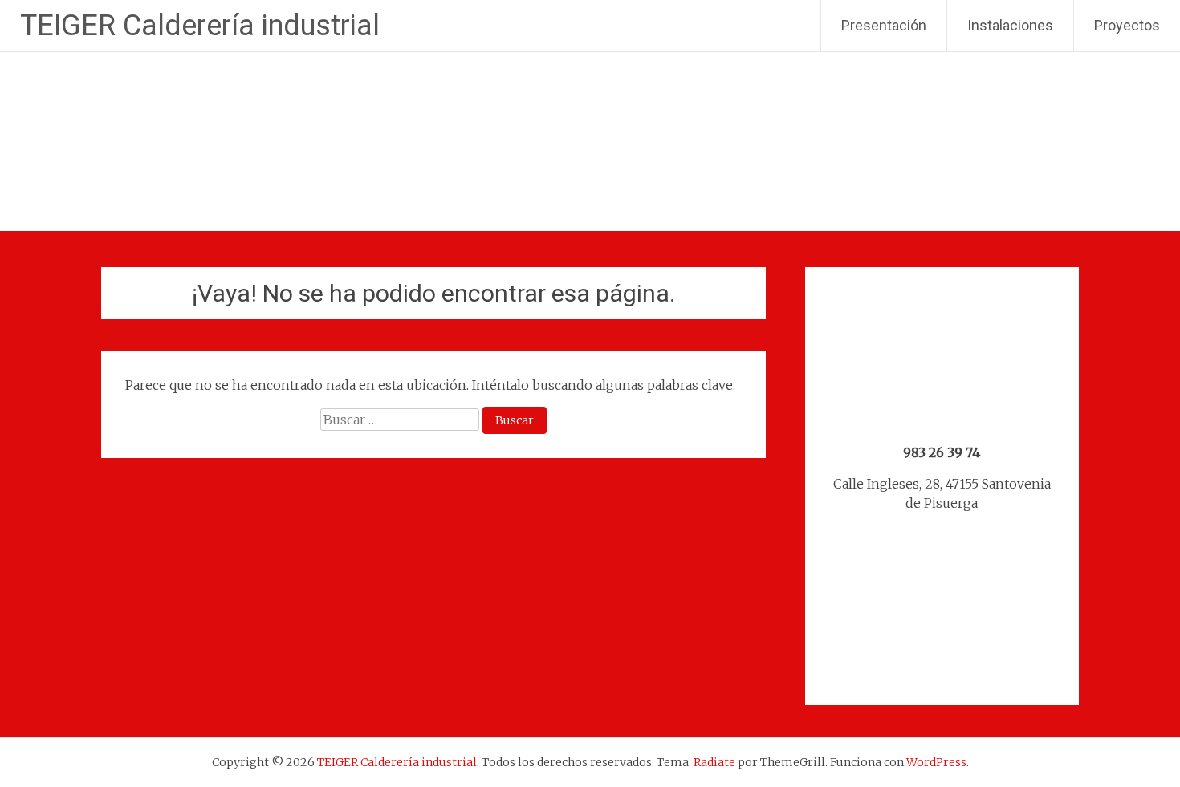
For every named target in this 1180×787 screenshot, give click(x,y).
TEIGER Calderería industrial (200, 26)
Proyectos (1127, 25)
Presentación (883, 25)
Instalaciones (1010, 25)
